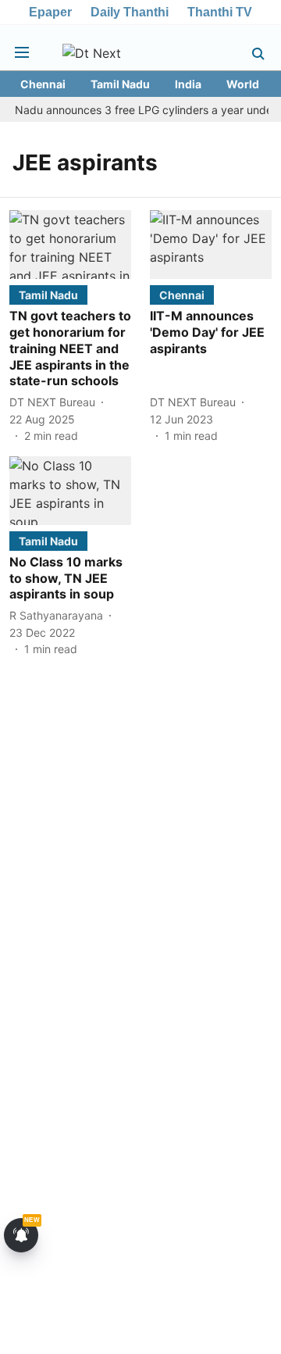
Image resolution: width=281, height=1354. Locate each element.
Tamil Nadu (120, 84)
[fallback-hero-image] (70, 244)
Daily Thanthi (130, 12)
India (188, 84)
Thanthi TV (219, 12)
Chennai (43, 84)
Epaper (50, 12)
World (242, 84)
